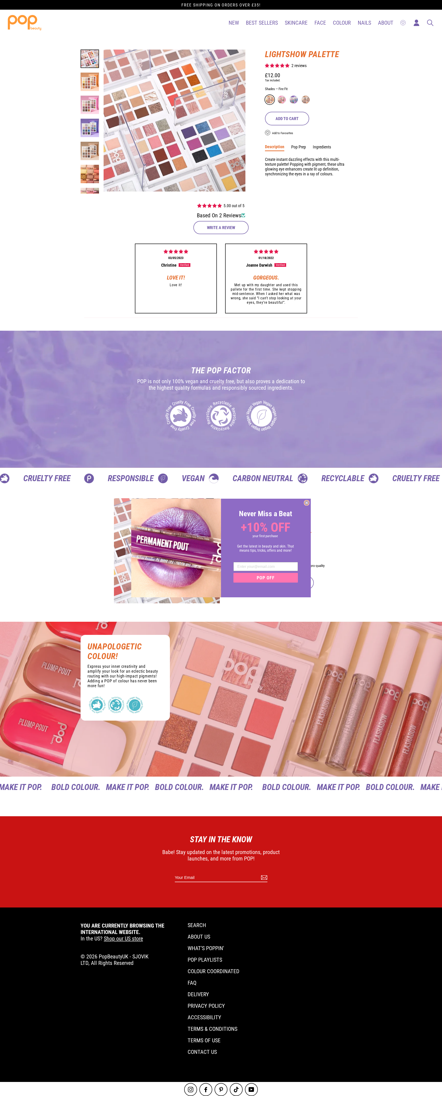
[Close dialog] (306, 503)
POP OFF (266, 577)
